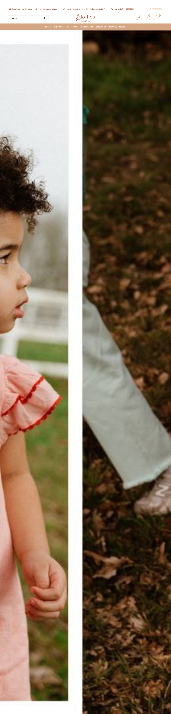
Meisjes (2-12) (72, 27)
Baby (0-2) (58, 27)
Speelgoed (101, 27)
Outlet (48, 27)
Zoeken (45, 18)
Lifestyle (112, 27)
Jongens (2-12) (87, 27)
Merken (122, 27)
